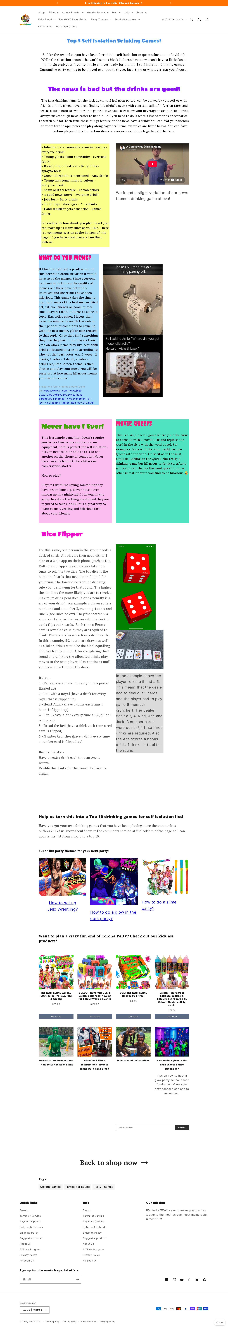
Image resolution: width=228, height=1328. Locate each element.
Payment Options (30, 1221)
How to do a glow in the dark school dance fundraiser (171, 1064)
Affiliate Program (30, 1249)
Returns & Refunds (31, 1227)
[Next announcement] (171, 3)
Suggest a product (31, 1238)
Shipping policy (107, 1321)
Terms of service (88, 1321)
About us (25, 1243)
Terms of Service (30, 1215)
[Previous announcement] (57, 3)
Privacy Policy (28, 1254)
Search (24, 1210)
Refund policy (52, 1321)
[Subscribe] (77, 1280)
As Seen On (27, 1260)
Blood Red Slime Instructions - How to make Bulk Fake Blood (94, 1064)
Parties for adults (77, 1186)
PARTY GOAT (35, 1321)
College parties (50, 1186)
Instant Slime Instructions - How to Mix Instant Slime (56, 1062)
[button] (53, 12)
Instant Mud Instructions (133, 1060)
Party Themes (103, 1186)
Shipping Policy (29, 1232)
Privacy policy (70, 1321)
